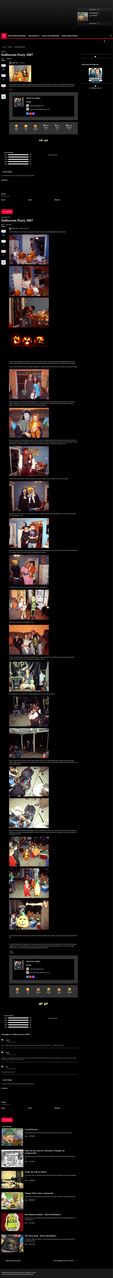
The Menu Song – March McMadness (40, 1236)
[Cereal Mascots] (82, 16)
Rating (3, 194)
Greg (2, 58)
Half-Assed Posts (5, 217)
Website (57, 200)
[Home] (4, 35)
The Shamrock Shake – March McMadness (43, 1214)
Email (30, 200)
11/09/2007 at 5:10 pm (11, 1054)
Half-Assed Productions (17, 36)
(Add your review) (52, 155)
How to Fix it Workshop (50, 36)
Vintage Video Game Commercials (39, 1193)
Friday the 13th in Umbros (36, 1172)
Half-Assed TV (34, 36)
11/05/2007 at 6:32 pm (11, 1042)
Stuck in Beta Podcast (70, 36)
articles (3, 51)
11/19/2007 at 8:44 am (11, 1068)
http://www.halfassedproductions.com (40, 109)
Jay (7, 1066)
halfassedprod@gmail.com (37, 105)
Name (3, 200)
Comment (5, 180)
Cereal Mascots (93, 13)
